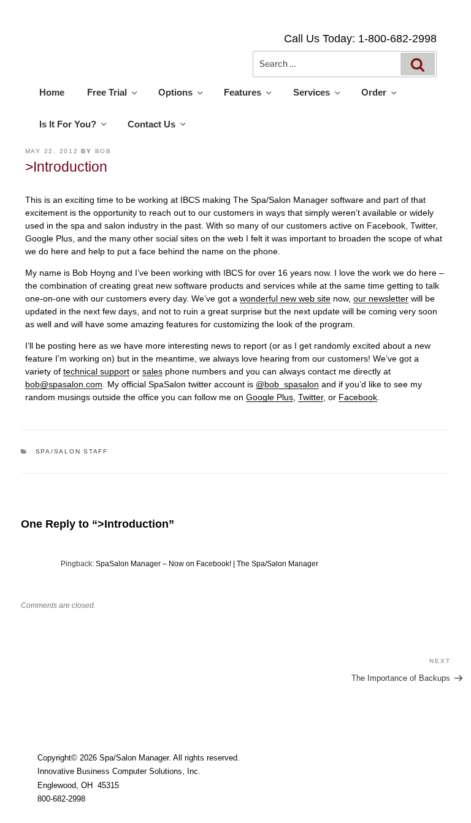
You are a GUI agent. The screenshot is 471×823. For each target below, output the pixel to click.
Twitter (310, 397)
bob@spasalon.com (63, 384)
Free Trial (107, 92)
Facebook (358, 397)
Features (242, 92)
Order (373, 92)
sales (152, 371)
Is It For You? (67, 124)
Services (311, 92)
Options (175, 92)
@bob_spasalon (287, 384)
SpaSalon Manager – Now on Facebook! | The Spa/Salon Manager (207, 563)
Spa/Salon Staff (72, 451)
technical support (96, 371)
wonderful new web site (285, 298)
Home (51, 92)
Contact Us (151, 124)
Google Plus (269, 397)
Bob (103, 151)
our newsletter (380, 298)
